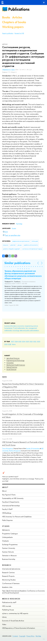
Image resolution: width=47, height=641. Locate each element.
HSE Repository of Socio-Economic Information (18, 628)
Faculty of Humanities (32, 448)
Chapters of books (14, 22)
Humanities (10, 363)
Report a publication (7, 33)
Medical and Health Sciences (15, 365)
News (4, 377)
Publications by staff (9, 602)
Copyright (22, 636)
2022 (31, 341)
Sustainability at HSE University (13, 498)
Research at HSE (19, 33)
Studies (6, 526)
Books (6, 17)
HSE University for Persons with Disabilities (16, 517)
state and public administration (29, 330)
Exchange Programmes (9, 544)
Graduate (5, 541)
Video (4, 624)
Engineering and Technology (15, 360)
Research (6, 565)
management (32, 328)
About (5, 487)
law (27, 328)
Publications (18, 9)
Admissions (6, 530)
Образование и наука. (8, 70)
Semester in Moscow (9, 555)
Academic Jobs (7, 587)
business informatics (10, 326)
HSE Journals (6, 606)
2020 (38, 341)
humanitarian (8, 328)
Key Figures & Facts (8, 495)
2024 (23, 341)
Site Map (38, 636)
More (14, 344)
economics (20, 326)
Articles (17, 17)
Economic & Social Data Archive (13, 621)
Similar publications (17, 263)
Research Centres (8, 572)
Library (4, 617)
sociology (16, 330)
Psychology (19, 224)
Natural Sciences (11, 367)
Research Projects (8, 576)
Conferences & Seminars (10, 583)
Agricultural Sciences (12, 358)
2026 (16, 341)
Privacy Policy (30, 636)
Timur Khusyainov (7, 448)
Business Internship (8, 559)
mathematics (8, 330)
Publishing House (8, 610)
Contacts (15, 636)
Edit (44, 639)
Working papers (13, 27)
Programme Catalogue (10, 534)
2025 (19, 341)
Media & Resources (11, 599)
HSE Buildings (6, 513)
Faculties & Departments (10, 502)
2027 (12, 341)
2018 (9, 344)
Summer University (8, 548)
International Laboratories (11, 569)
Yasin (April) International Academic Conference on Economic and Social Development (23, 592)
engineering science (31, 326)
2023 (27, 341)
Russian (14, 228)
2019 (6, 344)
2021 (34, 341)
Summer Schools (8, 552)
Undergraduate (7, 537)
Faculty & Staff (7, 509)
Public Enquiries (7, 520)
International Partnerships (11, 506)
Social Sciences (11, 369)
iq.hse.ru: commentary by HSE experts (15, 613)
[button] (5, 266)
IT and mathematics (19, 328)
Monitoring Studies (9, 580)
